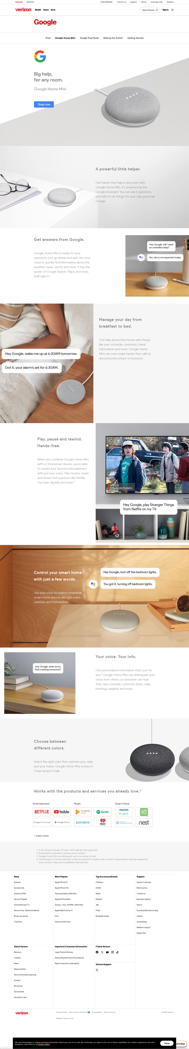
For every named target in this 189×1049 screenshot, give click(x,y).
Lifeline (140, 916)
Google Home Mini (65, 38)
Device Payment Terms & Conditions (69, 958)
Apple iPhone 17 (61, 882)
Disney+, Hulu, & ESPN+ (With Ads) (69, 905)
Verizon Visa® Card (62, 922)
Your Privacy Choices (77, 1012)
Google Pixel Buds (89, 38)
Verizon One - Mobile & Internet (26, 910)
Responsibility (20, 969)
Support (133, 2)
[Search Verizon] (150, 10)
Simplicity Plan (20, 893)
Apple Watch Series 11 (64, 910)
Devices (17, 882)
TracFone (18, 922)
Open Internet (109, 1012)
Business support (144, 899)
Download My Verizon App (147, 910)
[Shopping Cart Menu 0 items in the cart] (172, 10)
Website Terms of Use (65, 1018)
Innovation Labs (20, 997)
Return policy (142, 888)
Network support (144, 927)
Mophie (99, 899)
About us (17, 952)
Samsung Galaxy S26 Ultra (65, 893)
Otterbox (99, 882)
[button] (44, 99)
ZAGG (98, 888)
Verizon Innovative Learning (25, 975)
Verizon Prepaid (20, 899)
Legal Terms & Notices (64, 952)
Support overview (144, 882)
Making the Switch (113, 38)
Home (46, 9)
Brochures (18, 986)
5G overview (19, 992)
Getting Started (135, 38)
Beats (98, 893)
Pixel (48, 38)
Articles (17, 980)
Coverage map (157, 2)
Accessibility (142, 922)
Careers (17, 958)
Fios (56, 916)
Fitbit (98, 910)
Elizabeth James (102, 916)
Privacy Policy (61, 1012)
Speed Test (141, 933)
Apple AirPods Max (63, 899)
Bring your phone (21, 916)
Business (30, 2)
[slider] (178, 1044)
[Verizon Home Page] (23, 9)
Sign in (139, 905)
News (16, 963)
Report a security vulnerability (67, 963)
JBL (97, 905)
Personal (18, 2)
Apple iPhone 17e (62, 888)
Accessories (19, 888)
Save (53, 9)
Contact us (121, 2)
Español (170, 2)
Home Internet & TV (22, 905)
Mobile (38, 9)
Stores (143, 2)
